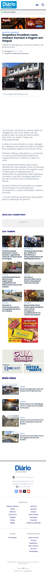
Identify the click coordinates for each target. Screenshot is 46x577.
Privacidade (33, 551)
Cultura (33, 512)
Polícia (12, 520)
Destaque (33, 517)
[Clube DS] (23, 356)
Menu (37, 5)
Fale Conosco (33, 546)
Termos (33, 540)
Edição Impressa (13, 506)
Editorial (13, 512)
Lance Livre (12, 514)
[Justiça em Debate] (34, 368)
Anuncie (33, 549)
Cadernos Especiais (33, 523)
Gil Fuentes (12, 538)
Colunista (33, 520)
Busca (43, 4)
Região (12, 523)
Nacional (33, 506)
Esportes (33, 509)
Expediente (33, 543)
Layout (19, 568)
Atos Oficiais (33, 514)
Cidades (13, 517)
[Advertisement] (23, 111)
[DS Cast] (12, 368)
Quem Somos (33, 538)
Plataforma (18, 571)
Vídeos (12, 509)
